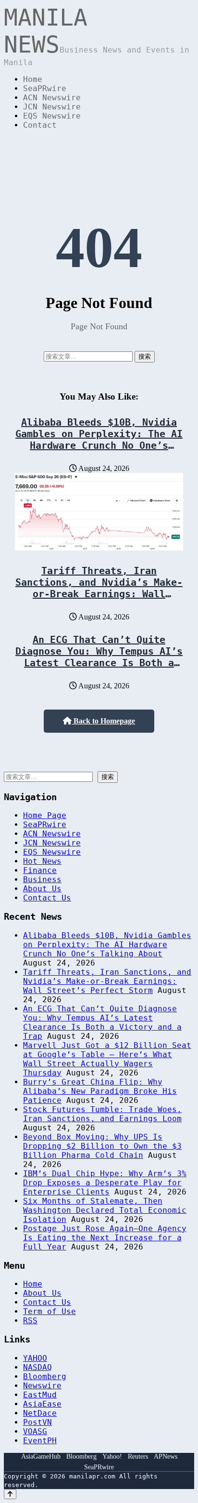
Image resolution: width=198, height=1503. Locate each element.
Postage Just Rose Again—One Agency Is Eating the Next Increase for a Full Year (104, 1237)
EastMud (40, 1394)
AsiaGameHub (41, 1456)
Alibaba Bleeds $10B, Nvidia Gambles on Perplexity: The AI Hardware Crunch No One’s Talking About (99, 439)
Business (42, 879)
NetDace (40, 1413)
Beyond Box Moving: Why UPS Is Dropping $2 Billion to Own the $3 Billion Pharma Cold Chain (102, 1146)
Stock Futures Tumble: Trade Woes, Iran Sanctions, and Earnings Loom (102, 1114)
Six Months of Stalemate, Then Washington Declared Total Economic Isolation (104, 1210)
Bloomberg (44, 1376)
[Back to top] (10, 1494)
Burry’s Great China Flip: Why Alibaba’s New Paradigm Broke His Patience (100, 1091)
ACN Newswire (52, 97)
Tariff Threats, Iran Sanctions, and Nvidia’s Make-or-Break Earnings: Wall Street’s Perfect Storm (99, 588)
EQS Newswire (52, 116)
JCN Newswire (52, 106)
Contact (40, 125)
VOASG (35, 1431)
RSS (30, 1320)
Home (32, 79)
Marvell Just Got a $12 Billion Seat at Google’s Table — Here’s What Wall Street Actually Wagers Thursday (107, 1059)
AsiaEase (42, 1404)
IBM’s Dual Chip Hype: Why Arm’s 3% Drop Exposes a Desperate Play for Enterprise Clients (104, 1182)
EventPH (40, 1440)
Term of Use (49, 1311)
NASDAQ (37, 1367)
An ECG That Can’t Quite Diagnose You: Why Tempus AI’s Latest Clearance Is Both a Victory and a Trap (99, 657)
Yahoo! (112, 1456)
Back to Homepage (103, 721)
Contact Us (47, 897)
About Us (42, 888)
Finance (40, 870)
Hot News (42, 861)
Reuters (138, 1456)
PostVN (37, 1422)
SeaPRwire (44, 88)
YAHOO (35, 1358)
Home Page (44, 815)
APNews (165, 1456)
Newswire (42, 1385)
